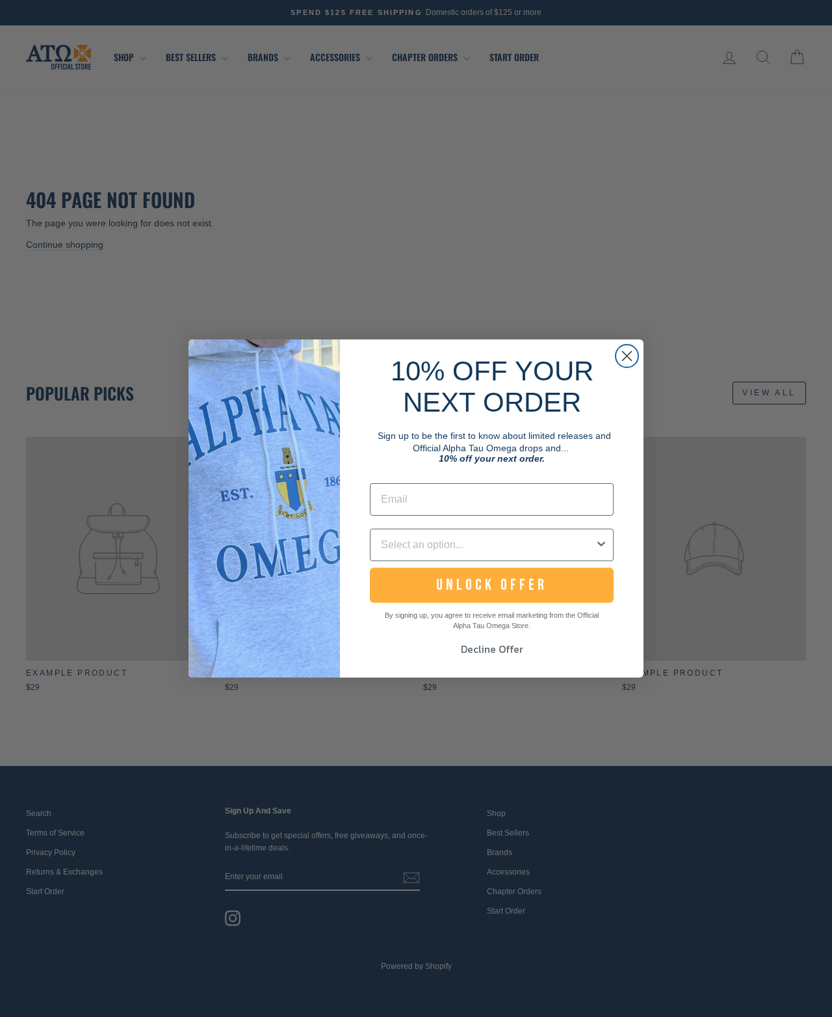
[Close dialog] (627, 356)
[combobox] (488, 545)
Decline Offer (492, 649)
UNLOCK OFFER (491, 584)
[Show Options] (601, 545)
